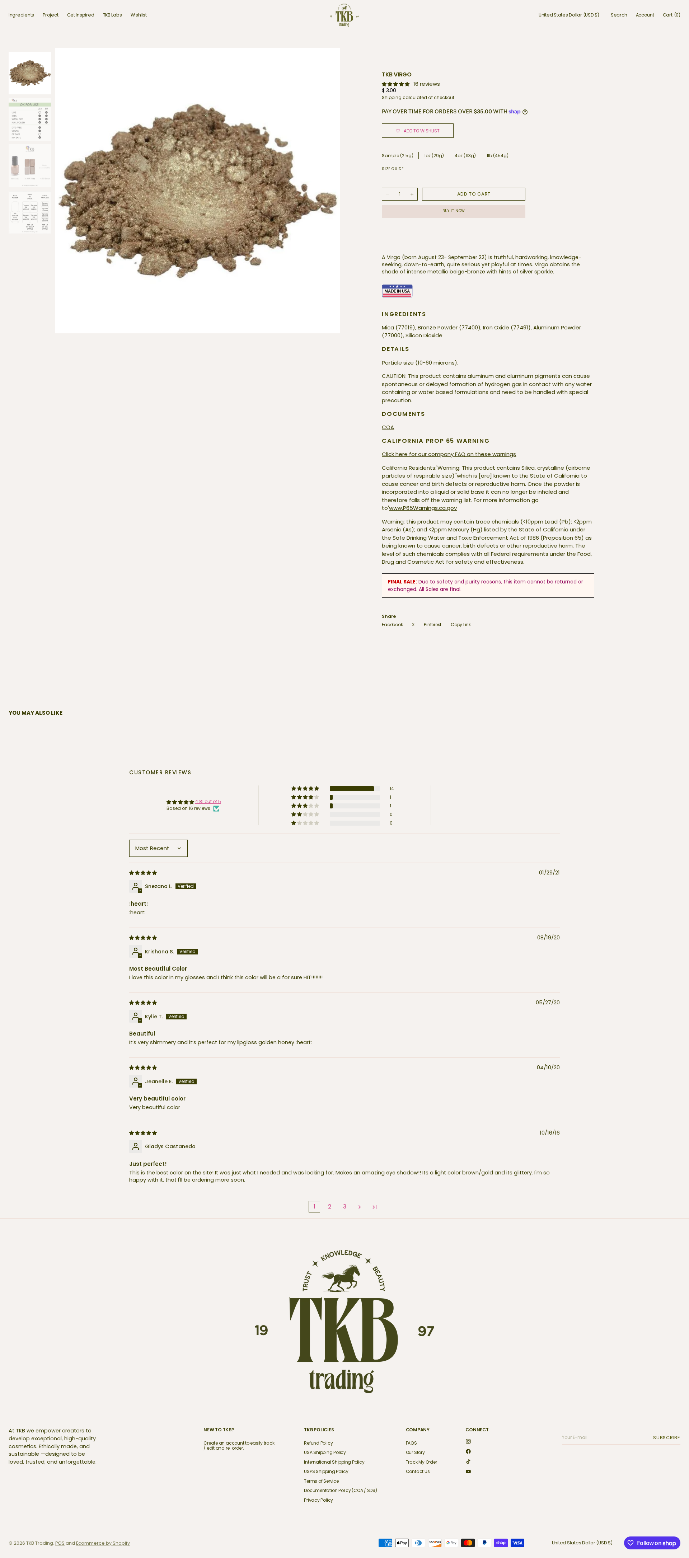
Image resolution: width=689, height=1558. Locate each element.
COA (388, 427)
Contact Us (418, 1471)
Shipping (392, 97)
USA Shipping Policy (325, 1452)
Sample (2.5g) (397, 155)
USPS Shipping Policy (326, 1471)
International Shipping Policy (334, 1462)
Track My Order (421, 1462)
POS (60, 1543)
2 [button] (329, 1206)
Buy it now (453, 210)
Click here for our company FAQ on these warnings (449, 454)
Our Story (415, 1452)
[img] (143, 872)
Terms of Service (321, 1481)
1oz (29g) (434, 155)
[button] (569, 15)
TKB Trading (39, 1543)
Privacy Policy (318, 1500)
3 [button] (344, 1206)
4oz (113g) (465, 155)
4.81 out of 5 (208, 801)
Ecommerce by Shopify (103, 1543)
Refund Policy (318, 1443)
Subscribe (667, 1437)
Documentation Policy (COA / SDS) (340, 1490)
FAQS (411, 1443)
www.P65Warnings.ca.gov (423, 508)
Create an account (223, 1443)
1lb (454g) (497, 155)
